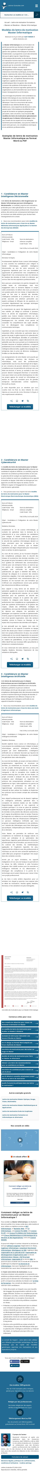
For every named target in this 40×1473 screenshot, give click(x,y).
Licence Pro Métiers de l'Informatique (23, 1233)
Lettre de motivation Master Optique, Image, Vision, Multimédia (19, 1100)
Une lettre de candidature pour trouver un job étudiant (17, 1071)
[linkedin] (8, 1444)
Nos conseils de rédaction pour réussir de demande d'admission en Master (17, 1023)
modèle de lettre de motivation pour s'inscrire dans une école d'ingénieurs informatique (19, 708)
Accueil (7, 22)
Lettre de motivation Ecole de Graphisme (17, 1111)
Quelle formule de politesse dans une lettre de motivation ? (18, 1084)
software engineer (14, 1246)
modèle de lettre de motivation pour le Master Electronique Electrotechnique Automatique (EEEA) (19, 494)
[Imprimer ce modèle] (17, 401)
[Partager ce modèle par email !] (22, 401)
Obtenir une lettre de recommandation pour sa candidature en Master (16, 1064)
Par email (16, 1365)
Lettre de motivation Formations (23, 22)
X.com (26, 1361)
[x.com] (5, 1444)
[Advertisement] (20, 167)
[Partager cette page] (12, 401)
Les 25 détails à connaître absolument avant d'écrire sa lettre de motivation (18, 1077)
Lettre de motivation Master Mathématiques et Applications (19, 1106)
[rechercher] (37, 15)
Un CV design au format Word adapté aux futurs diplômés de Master (17, 1044)
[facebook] (2, 1444)
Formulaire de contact (20, 1457)
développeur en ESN (19, 1250)
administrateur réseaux (10, 1257)
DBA (31, 1259)
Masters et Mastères (12, 25)
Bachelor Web (19, 1228)
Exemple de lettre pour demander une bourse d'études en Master (16, 1037)
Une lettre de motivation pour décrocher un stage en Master (18, 1050)
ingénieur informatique (10, 1248)
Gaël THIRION (28, 37)
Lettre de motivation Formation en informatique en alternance (15, 1116)
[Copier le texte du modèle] (28, 401)
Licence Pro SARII (21, 1231)
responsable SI (17, 1259)
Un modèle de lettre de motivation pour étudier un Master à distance (16, 1030)
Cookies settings (26, 1463)
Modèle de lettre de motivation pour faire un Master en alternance (17, 1057)
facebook (16, 1361)
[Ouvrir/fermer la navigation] (36, 6)
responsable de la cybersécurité (12, 1252)
